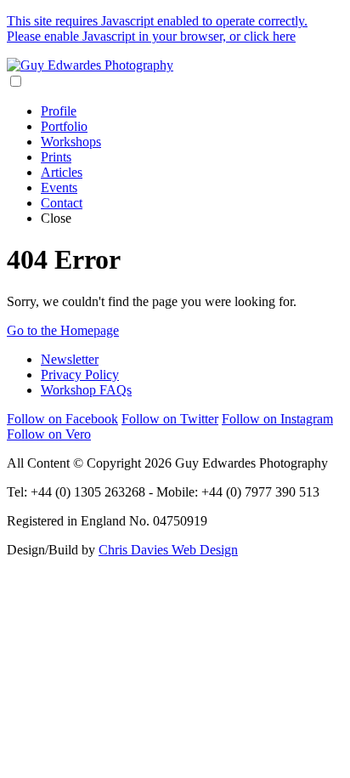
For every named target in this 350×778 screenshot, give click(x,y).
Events (59, 187)
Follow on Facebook (62, 419)
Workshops (71, 141)
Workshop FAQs (86, 390)
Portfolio (64, 126)
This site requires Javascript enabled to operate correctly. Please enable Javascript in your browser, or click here (157, 28)
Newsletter (70, 359)
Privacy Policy (80, 374)
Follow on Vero (49, 434)
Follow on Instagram (277, 419)
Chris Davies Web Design (168, 549)
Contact (61, 203)
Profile (58, 111)
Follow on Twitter (169, 419)
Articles (61, 172)
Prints (56, 157)
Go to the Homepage (63, 330)
